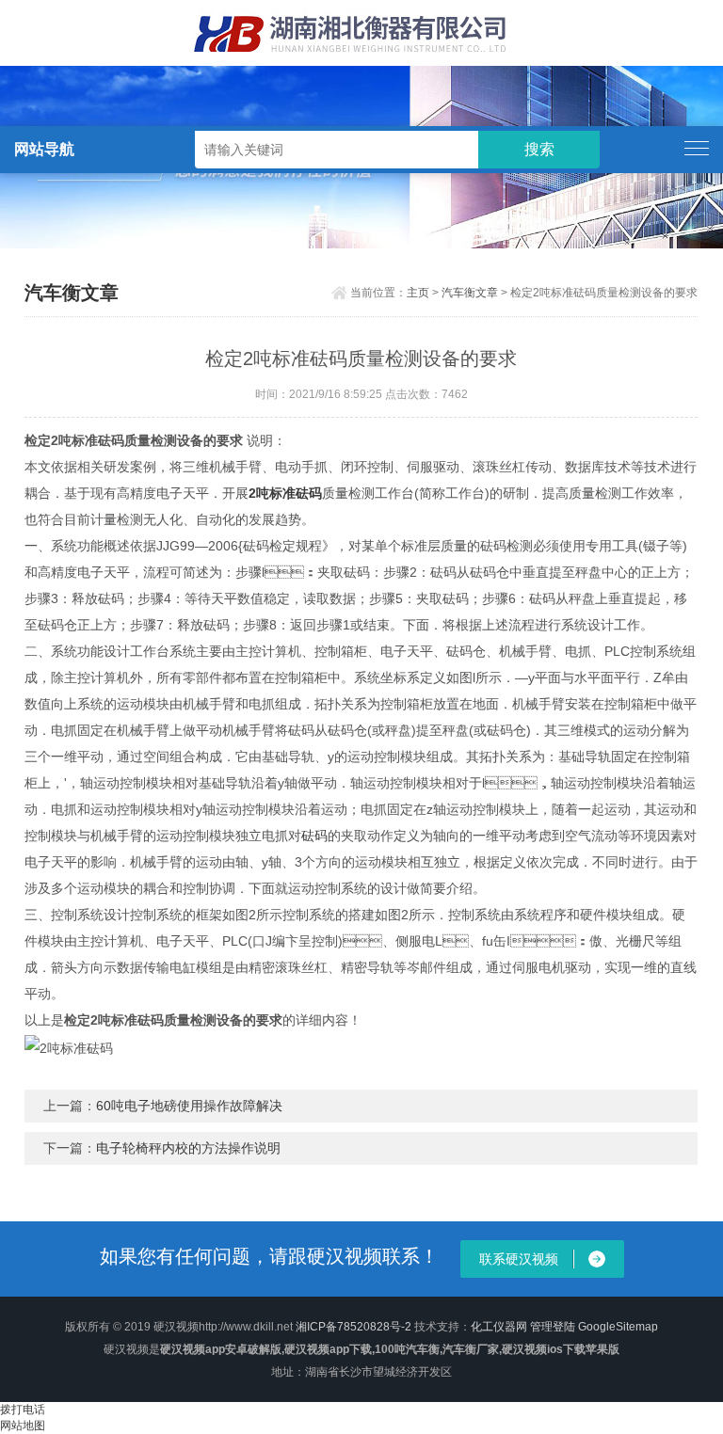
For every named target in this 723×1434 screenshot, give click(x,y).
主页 (418, 292)
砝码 (314, 835)
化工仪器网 (499, 1326)
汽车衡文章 (470, 292)
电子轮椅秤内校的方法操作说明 (188, 1147)
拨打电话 (22, 1409)
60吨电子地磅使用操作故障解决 (189, 1105)
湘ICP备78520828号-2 (353, 1326)
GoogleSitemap (618, 1326)
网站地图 (22, 1425)
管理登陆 (552, 1326)
